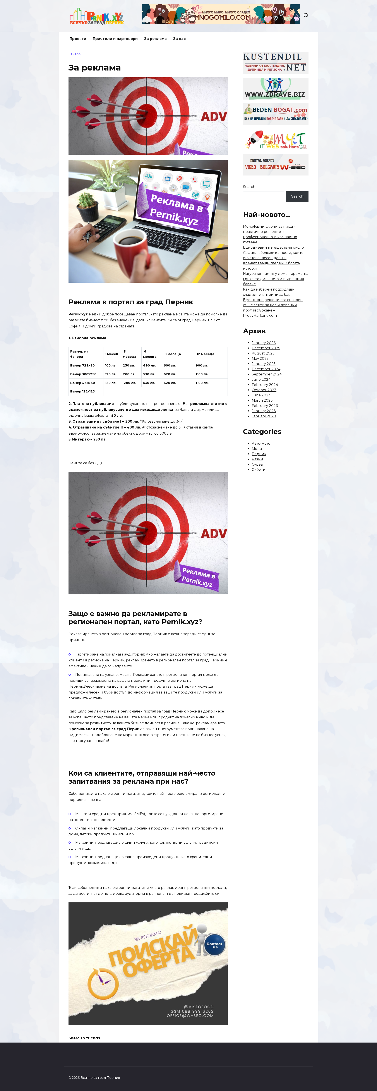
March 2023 (262, 400)
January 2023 (264, 411)
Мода (257, 449)
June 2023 (261, 395)
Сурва (257, 464)
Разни (257, 459)
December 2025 (266, 348)
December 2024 (266, 369)
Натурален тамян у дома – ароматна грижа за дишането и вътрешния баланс (275, 279)
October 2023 (264, 390)
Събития (260, 470)
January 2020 (264, 416)
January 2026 (264, 343)
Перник (259, 454)
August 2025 (263, 353)
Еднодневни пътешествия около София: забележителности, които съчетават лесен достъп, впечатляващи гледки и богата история (273, 257)
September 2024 (267, 374)
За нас (179, 39)
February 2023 (265, 406)
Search (249, 187)
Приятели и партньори (115, 39)
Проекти (78, 39)
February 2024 (265, 385)
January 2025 (264, 364)
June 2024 (261, 379)
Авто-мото (261, 443)
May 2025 (260, 358)
